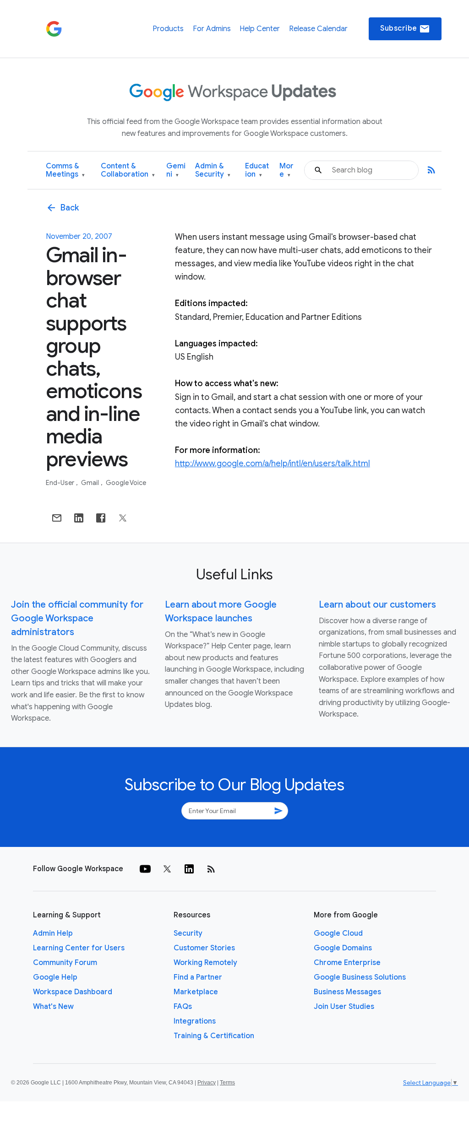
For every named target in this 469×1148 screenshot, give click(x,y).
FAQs (183, 1006)
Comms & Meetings (65, 170)
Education (257, 170)
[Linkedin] (189, 869)
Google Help (55, 977)
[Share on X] (123, 518)
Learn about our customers (377, 604)
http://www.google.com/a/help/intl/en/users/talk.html (272, 463)
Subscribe (405, 28)
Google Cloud (338, 933)
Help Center (260, 28)
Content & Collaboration (128, 170)
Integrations (195, 1021)
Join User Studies (344, 1006)
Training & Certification (214, 1035)
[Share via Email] (57, 518)
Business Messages (347, 992)
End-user (61, 483)
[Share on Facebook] (101, 518)
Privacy (206, 1082)
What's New (53, 1006)
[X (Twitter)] (167, 869)
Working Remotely (205, 962)
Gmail (90, 483)
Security (188, 933)
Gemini (175, 170)
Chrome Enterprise (347, 962)
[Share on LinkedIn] (79, 518)
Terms (227, 1082)
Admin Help (53, 933)
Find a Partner (198, 977)
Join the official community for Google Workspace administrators (77, 618)
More (286, 170)
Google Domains (343, 948)
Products (168, 28)
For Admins (212, 28)
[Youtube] (145, 869)
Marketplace (196, 992)
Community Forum (65, 962)
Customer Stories (204, 948)
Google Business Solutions (360, 977)
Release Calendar (318, 28)
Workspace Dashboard (72, 992)
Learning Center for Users (79, 948)
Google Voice (126, 483)
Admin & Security (212, 170)
